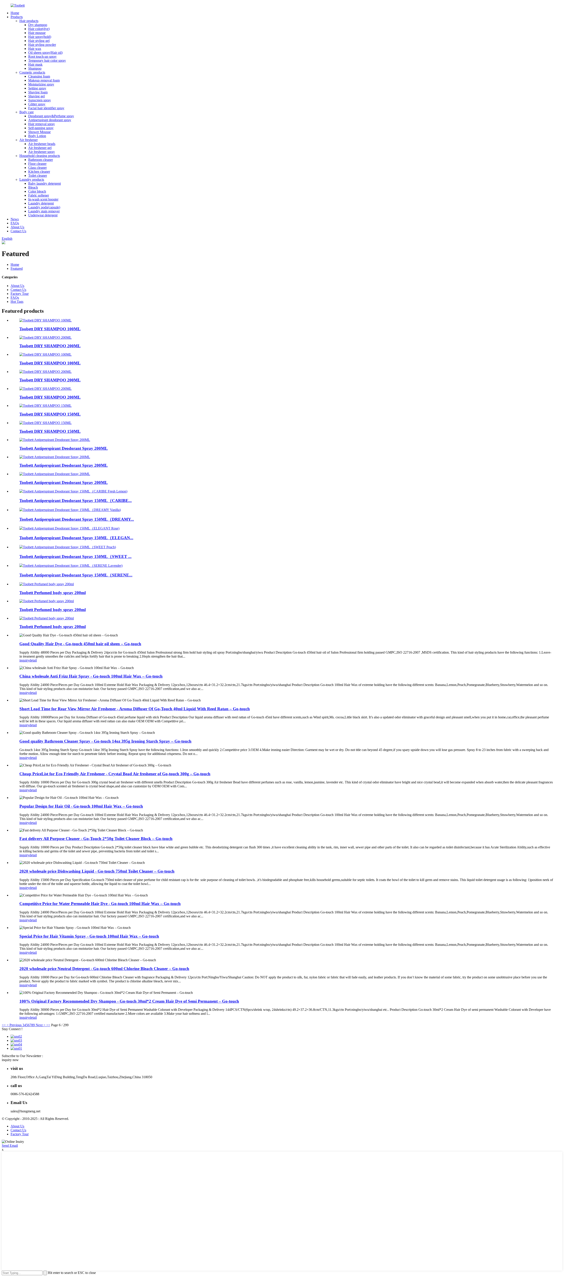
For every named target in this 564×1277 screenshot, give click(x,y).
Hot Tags (17, 301)
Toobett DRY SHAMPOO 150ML (50, 414)
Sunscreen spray (39, 100)
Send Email (10, 1145)
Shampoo (34, 68)
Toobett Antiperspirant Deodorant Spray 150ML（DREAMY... (76, 519)
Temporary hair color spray (47, 60)
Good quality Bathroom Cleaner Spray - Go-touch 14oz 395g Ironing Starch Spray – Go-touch (105, 741)
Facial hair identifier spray (46, 108)
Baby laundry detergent (44, 183)
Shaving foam (38, 92)
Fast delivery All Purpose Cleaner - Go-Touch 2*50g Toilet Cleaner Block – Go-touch (96, 838)
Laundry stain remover (44, 211)
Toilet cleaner (37, 175)
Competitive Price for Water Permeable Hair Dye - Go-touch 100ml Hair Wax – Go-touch (100, 903)
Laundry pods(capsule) (44, 207)
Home (15, 13)
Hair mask (35, 64)
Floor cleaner (37, 163)
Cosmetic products (32, 72)
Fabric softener (38, 195)
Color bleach (37, 191)
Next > (40, 1025)
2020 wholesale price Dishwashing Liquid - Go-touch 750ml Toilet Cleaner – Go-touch (96, 871)
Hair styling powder (42, 44)
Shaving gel (36, 96)
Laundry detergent (41, 203)
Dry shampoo (37, 25)
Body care (26, 112)
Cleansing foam (39, 76)
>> (48, 1025)
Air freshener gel (40, 148)
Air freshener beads (41, 144)
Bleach (33, 187)
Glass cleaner (37, 167)
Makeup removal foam (44, 80)
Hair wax (34, 48)
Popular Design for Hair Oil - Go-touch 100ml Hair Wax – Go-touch (81, 806)
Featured (17, 268)
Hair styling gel (39, 41)
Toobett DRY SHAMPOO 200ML (50, 346)
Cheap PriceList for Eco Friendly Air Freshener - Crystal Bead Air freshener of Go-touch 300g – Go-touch (114, 773)
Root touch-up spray (42, 56)
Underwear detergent (43, 215)
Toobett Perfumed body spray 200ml (52, 592)
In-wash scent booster (43, 199)
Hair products (28, 21)
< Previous (14, 1025)
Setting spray (37, 88)
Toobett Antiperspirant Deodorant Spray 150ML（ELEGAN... (76, 537)
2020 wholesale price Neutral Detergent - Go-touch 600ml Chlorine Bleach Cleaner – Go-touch (104, 968)
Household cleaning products (39, 156)
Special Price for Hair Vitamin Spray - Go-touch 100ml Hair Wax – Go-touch (89, 936)
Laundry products (31, 179)
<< (4, 1025)
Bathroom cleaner (40, 160)
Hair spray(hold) (39, 37)
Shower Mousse (39, 132)
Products (17, 17)
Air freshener (28, 140)
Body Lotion (37, 136)
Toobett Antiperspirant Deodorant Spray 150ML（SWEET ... (75, 556)
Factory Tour (20, 294)
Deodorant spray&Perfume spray (51, 116)
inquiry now (10, 1060)
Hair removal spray (41, 124)
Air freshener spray (41, 152)
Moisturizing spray (41, 84)
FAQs (15, 223)
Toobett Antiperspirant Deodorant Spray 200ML (63, 448)
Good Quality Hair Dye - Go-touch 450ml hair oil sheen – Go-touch (80, 643)
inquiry (24, 660)
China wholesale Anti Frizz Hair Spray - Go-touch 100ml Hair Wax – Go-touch (91, 676)
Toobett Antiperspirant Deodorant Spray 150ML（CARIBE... (75, 500)
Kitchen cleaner (39, 171)
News (15, 219)
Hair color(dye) (39, 29)
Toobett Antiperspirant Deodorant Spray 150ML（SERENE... (75, 575)
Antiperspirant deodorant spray (49, 120)
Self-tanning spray (41, 128)
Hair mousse (37, 33)
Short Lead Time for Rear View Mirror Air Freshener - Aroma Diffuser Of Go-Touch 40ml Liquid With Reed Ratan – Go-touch (134, 708)
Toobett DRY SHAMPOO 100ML (50, 329)
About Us (17, 227)
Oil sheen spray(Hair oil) (45, 52)
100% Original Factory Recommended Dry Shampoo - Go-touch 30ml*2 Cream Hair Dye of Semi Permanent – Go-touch (129, 1001)
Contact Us (18, 231)
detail (33, 660)
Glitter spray (36, 104)
